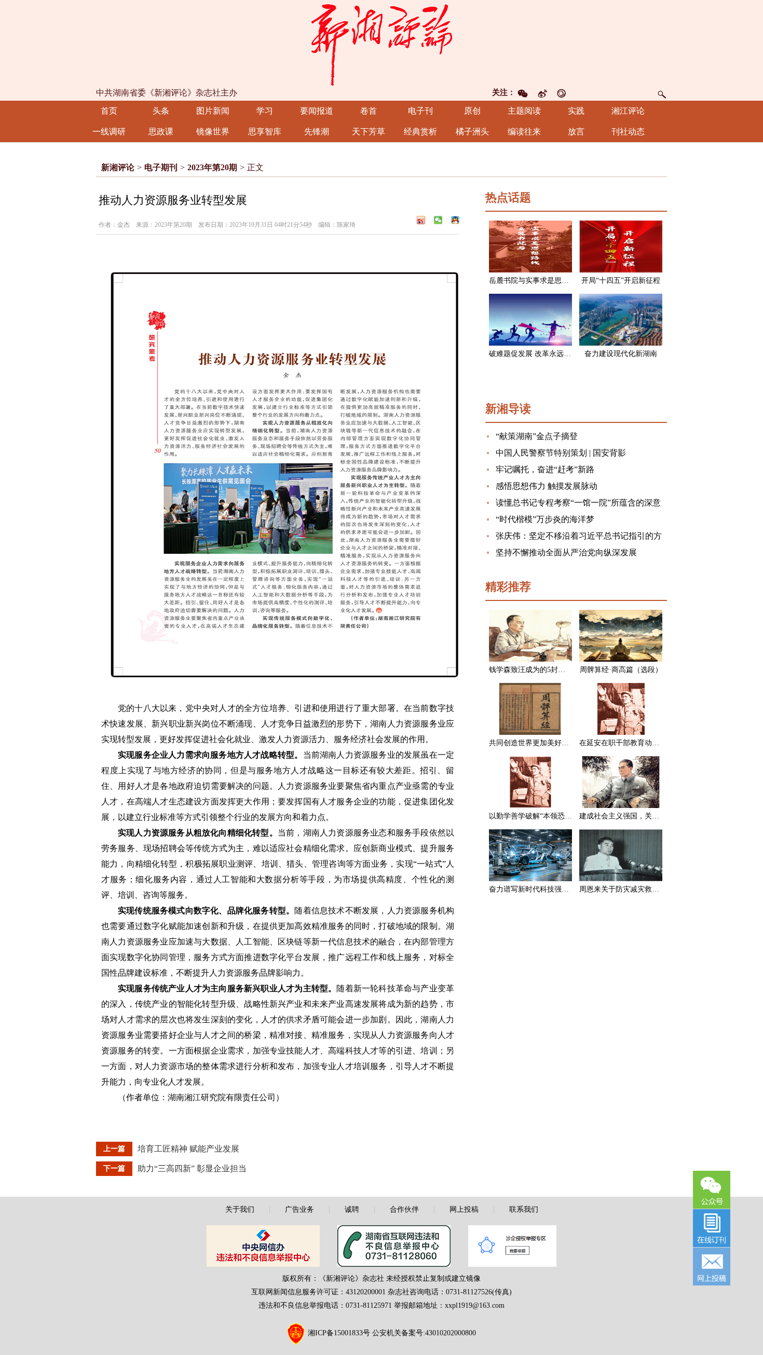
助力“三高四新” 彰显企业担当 (192, 1168)
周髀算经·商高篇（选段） (621, 670)
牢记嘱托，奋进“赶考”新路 (545, 469)
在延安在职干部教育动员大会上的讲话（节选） (655, 743)
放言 (576, 131)
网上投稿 (464, 1209)
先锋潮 (316, 131)
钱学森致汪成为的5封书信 (531, 670)
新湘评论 (117, 167)
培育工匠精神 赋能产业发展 (188, 1148)
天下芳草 (368, 131)
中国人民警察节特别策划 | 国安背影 (561, 452)
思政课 (160, 131)
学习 (264, 110)
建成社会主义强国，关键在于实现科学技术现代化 (659, 816)
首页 (109, 110)
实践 (576, 110)
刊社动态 (628, 131)
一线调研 (109, 131)
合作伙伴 (404, 1209)
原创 (472, 110)
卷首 (368, 110)
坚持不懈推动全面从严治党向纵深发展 (566, 552)
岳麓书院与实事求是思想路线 (536, 280)
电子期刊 (161, 167)
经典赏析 (420, 131)
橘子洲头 (472, 131)
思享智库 (264, 131)
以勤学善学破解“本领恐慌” (532, 816)
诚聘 (352, 1209)
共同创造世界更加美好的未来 (536, 743)
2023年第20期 (212, 167)
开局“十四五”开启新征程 (620, 280)
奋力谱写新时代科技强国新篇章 (540, 889)
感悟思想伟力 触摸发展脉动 (546, 486)
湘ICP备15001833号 (339, 1333)
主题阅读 (524, 110)
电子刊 (420, 110)
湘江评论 (628, 110)
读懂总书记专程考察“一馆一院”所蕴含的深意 (578, 502)
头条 (161, 110)
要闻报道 (316, 110)
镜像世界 (212, 131)
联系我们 (523, 1209)
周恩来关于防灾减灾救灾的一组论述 (637, 889)
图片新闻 (212, 110)
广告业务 (299, 1209)
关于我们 (239, 1209)
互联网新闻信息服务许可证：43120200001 (318, 1292)
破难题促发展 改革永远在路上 (537, 354)
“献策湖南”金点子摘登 (537, 436)
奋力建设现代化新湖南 (620, 354)
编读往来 (524, 131)
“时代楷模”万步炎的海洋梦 (545, 519)
